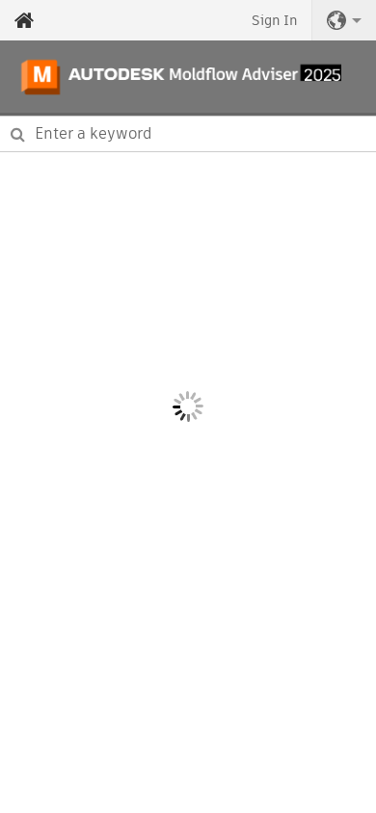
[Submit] (18, 134)
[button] (344, 20)
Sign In (274, 20)
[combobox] (188, 134)
